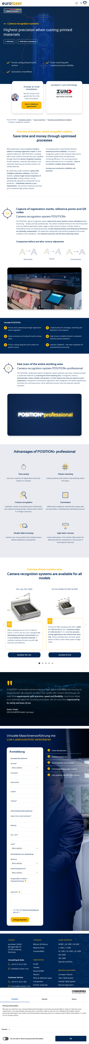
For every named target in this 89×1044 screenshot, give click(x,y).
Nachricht (14, 892)
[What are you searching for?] (81, 3)
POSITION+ (10, 41)
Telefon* (14, 801)
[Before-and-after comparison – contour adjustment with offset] (28, 251)
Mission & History (40, 944)
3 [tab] (46, 663)
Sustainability (38, 951)
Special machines (65, 962)
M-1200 (68, 944)
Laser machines (39, 120)
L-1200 (61, 948)
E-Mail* (13, 792)
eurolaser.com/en (25, 120)
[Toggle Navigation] (77, 3)
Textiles (36, 967)
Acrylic (36, 964)
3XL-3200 (62, 958)
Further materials (40, 985)
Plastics (36, 974)
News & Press (38, 948)
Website (13, 825)
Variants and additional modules (60, 120)
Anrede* (14, 764)
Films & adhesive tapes (42, 978)
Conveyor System (65, 974)
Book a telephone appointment (31, 105)
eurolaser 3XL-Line (24, 655)
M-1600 (76, 944)
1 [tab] (39, 663)
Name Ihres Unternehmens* (21, 816)
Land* (13, 844)
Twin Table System (65, 978)
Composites (38, 981)
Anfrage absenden (20, 920)
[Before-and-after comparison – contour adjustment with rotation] (52, 251)
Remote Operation (66, 985)
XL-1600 (70, 951)
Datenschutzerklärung (31, 910)
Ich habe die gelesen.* (26, 911)
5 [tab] (52, 663)
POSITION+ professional (27, 41)
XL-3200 (78, 951)
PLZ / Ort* (14, 835)
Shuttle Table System (67, 981)
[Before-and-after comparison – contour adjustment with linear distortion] (75, 251)
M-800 (60, 944)
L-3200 (68, 948)
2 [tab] (42, 663)
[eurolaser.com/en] (38, 3)
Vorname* (14, 773)
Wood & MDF (38, 971)
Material (14, 859)
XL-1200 (61, 951)
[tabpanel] (64, 624)
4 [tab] (49, 663)
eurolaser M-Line (65, 655)
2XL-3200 (62, 955)
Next (85, 624)
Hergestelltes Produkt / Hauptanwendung (19, 880)
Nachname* (15, 782)
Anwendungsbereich (18, 869)
